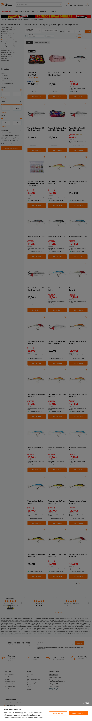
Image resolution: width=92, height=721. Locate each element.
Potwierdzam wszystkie (78, 713)
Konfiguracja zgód (58, 713)
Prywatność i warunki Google (34, 717)
